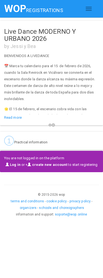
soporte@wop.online (71, 214)
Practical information (27, 141)
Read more (13, 117)
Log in (15, 165)
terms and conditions (27, 201)
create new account (49, 165)
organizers (28, 208)
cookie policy (56, 201)
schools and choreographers (61, 208)
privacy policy (80, 201)
